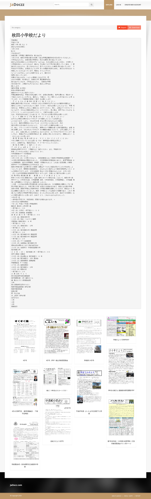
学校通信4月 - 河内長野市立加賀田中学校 (25, 465)
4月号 (25, 360)
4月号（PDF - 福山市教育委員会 (57, 360)
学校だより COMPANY (121, 340)
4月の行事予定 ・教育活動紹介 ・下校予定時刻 (25, 412)
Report (123, 27)
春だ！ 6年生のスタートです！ (57, 390)
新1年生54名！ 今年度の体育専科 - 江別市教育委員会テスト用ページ (121, 442)
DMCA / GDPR (128, 496)
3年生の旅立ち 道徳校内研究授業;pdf (121, 390)
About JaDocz (116, 496)
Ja (17, 4)
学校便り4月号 (89, 360)
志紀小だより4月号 (57, 441)
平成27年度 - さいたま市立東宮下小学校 (89, 412)
